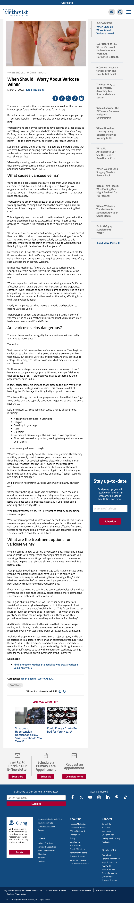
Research (41, 857)
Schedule (46, 776)
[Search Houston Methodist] (120, 12)
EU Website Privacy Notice (81, 890)
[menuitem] (67, 2)
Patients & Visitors (45, 843)
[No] (64, 691)
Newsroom (106, 831)
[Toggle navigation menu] (128, 12)
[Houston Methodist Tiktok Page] (125, 797)
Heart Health (15, 685)
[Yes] (60, 691)
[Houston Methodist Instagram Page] (99, 797)
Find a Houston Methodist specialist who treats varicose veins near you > (46, 666)
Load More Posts (107, 243)
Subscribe (17, 776)
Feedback (105, 841)
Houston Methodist (77, 823)
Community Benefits (78, 827)
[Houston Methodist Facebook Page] (73, 797)
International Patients (46, 826)
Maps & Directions (109, 862)
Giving (72, 838)
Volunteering (75, 841)
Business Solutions (109, 880)
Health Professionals (46, 850)
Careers (41, 830)
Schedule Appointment (111, 858)
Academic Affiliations (78, 852)
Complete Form (74, 776)
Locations (41, 861)
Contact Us (106, 823)
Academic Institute (45, 822)
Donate (19, 852)
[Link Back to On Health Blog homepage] (111, 12)
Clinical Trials (107, 876)
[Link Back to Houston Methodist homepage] (15, 12)
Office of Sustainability (79, 863)
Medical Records (108, 869)
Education (42, 853)
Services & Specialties (47, 846)
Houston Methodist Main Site (50, 819)
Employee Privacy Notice (16, 894)
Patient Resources (109, 873)
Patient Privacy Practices (56, 890)
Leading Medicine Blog (111, 838)
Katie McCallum (35, 90)
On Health (67, 3)
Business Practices (77, 856)
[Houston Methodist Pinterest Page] (117, 797)
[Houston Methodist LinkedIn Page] (108, 797)
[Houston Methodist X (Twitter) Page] (81, 797)
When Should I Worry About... (27, 72)
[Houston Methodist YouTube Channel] (90, 797)
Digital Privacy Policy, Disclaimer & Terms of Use (23, 890)
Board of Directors (77, 849)
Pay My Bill (106, 865)
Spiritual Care (75, 845)
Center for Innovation (78, 859)
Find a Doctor (107, 855)
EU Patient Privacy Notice (106, 890)
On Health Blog (108, 834)
